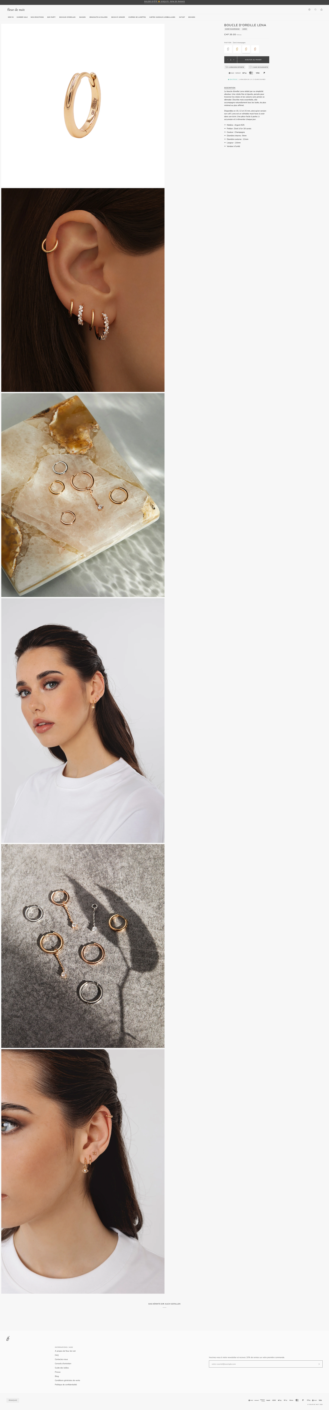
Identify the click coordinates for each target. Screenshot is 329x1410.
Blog (57, 1376)
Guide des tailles (62, 1367)
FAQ (57, 1355)
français (13, 1400)
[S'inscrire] (317, 1364)
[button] (51, 17)
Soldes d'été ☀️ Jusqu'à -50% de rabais (266, 1)
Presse (58, 1372)
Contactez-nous (61, 1359)
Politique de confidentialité (66, 1384)
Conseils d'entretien (63, 1363)
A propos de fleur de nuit (65, 1351)
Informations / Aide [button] (64, 1347)
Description (229, 88)
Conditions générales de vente (67, 1380)
